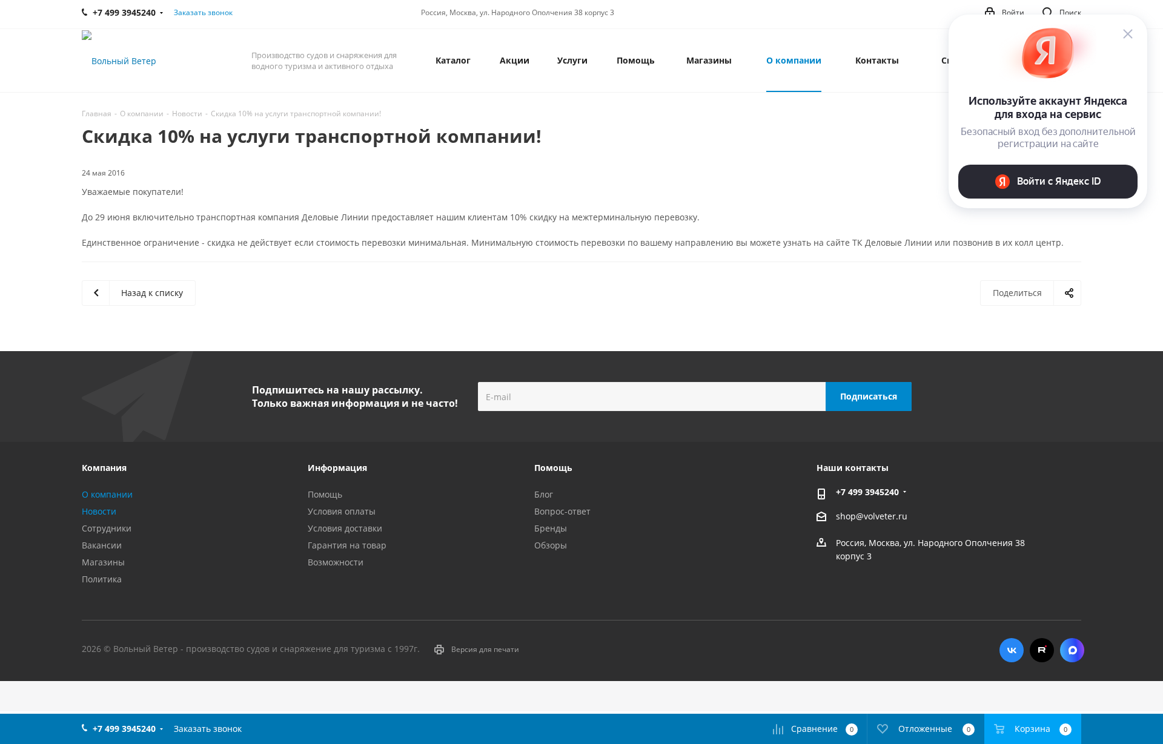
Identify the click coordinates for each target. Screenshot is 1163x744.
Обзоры (550, 545)
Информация (337, 467)
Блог (543, 494)
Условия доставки (345, 528)
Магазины (103, 562)
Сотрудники (106, 528)
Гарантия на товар (347, 545)
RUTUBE (1042, 650)
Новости (99, 511)
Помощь (325, 494)
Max (1072, 650)
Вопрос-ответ (562, 511)
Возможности (335, 562)
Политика (102, 579)
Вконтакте (1011, 650)
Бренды (550, 528)
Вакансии (102, 545)
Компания (104, 467)
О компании (107, 494)
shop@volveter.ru (871, 516)
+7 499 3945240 (867, 492)
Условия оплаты (342, 511)
